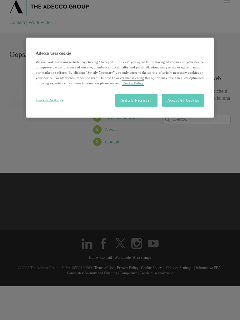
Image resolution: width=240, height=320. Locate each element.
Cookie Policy (132, 83)
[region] (120, 78)
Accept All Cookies (183, 100)
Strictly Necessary (136, 100)
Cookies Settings (49, 100)
